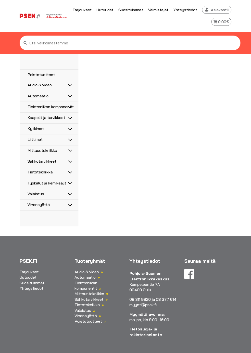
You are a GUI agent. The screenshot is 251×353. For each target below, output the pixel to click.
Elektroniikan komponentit (50, 106)
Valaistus (35, 193)
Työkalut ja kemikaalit (46, 183)
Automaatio (38, 95)
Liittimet (35, 139)
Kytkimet (35, 128)
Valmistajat (158, 9)
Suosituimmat (130, 9)
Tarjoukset (82, 9)
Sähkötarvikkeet (41, 161)
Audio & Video (39, 84)
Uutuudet (105, 9)
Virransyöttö (38, 204)
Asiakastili (220, 9)
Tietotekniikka (40, 172)
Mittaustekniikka (42, 150)
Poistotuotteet (41, 74)
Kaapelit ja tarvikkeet (46, 117)
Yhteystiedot (185, 9)
